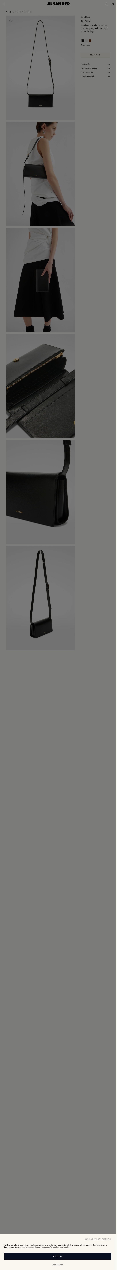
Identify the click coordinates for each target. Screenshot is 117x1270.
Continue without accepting (98, 1239)
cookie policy (65, 1247)
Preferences (58, 1265)
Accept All (58, 1256)
